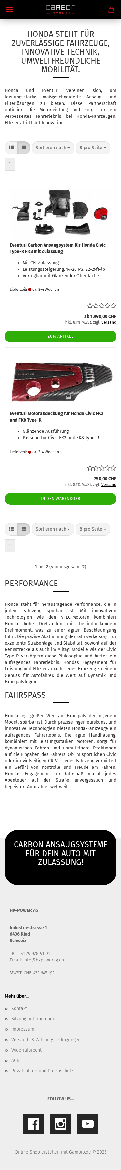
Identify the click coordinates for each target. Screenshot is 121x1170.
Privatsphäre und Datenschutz (42, 1070)
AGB (15, 1060)
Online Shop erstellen (37, 1152)
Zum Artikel (61, 336)
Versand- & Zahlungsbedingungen (46, 1040)
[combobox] (53, 147)
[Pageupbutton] (103, 1160)
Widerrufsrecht (26, 1050)
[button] (11, 147)
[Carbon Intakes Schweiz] (60, 9)
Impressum (22, 1029)
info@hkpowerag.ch (43, 960)
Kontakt (19, 1008)
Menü (9, 9)
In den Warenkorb (60, 498)
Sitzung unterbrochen (33, 1019)
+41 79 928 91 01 (34, 953)
